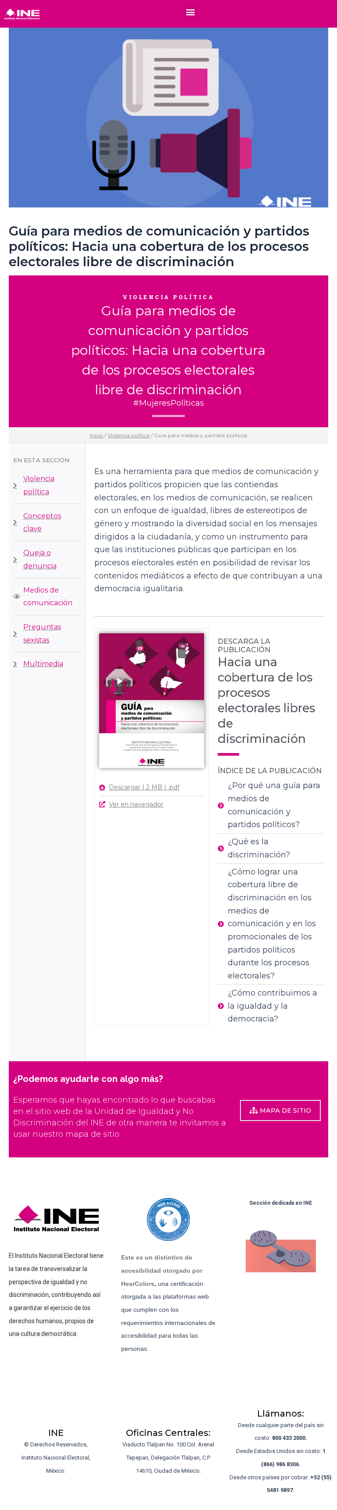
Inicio (96, 435)
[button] (190, 11)
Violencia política (129, 435)
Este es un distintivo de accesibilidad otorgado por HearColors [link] (161, 1270)
